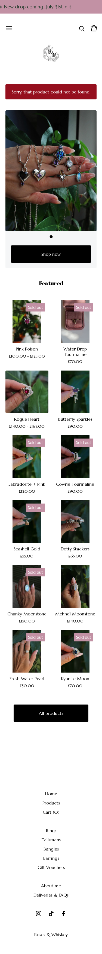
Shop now (51, 254)
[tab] (51, 236)
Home (51, 793)
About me (51, 885)
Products (51, 803)
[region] (51, 7)
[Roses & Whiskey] (51, 53)
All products (51, 713)
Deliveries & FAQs (51, 895)
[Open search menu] (82, 28)
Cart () (51, 812)
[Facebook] (64, 914)
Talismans (51, 839)
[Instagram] (39, 914)
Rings (51, 830)
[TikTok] (51, 914)
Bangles (51, 849)
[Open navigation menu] (9, 28)
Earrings (51, 858)
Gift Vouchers (51, 867)
